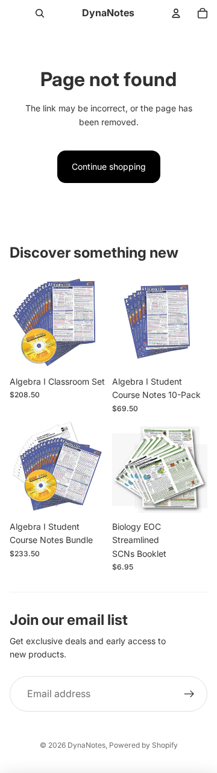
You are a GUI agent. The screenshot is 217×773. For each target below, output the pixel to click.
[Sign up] (189, 694)
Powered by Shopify (143, 745)
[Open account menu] (176, 13)
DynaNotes (86, 745)
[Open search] (40, 13)
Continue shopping (109, 166)
